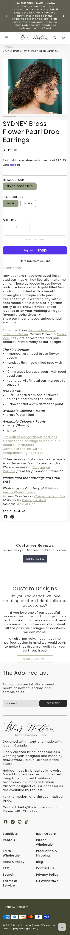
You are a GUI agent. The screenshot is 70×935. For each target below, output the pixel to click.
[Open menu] (6, 38)
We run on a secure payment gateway (30, 927)
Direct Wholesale (44, 842)
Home (7, 47)
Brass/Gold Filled (20, 186)
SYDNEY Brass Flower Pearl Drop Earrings (30, 50)
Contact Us (45, 868)
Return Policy (13, 862)
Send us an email (35, 658)
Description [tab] (12, 268)
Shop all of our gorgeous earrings (30, 437)
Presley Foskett (34, 500)
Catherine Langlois (49, 496)
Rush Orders (46, 834)
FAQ (6, 868)
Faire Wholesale (11, 853)
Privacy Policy (47, 874)
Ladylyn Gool (26, 504)
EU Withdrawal (48, 881)
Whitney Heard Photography (30, 490)
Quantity (9, 220)
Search (8, 874)
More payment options (35, 261)
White (11, 203)
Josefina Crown (15, 334)
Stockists (10, 834)
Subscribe (53, 703)
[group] (35, 16)
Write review (35, 559)
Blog (39, 862)
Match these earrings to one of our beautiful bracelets (31, 443)
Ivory (28, 203)
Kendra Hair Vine (41, 330)
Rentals (9, 840)
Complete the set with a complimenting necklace (23, 451)
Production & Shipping (46, 853)
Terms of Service (10, 883)
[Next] (63, 16)
